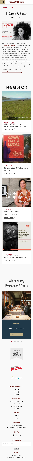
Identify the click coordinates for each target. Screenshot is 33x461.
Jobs (16, 418)
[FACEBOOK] (16, 435)
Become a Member (16, 425)
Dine (15, 392)
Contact (16, 415)
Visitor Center (16, 404)
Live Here (16, 408)
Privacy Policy (16, 455)
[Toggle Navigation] (30, 2)
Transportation (16, 406)
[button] (11, 341)
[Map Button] (2, 2)
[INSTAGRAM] (13, 435)
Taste (15, 389)
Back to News (9, 8)
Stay (15, 394)
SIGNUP (16, 448)
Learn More (16, 334)
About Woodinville (16, 401)
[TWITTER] (20, 435)
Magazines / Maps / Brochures (16, 427)
